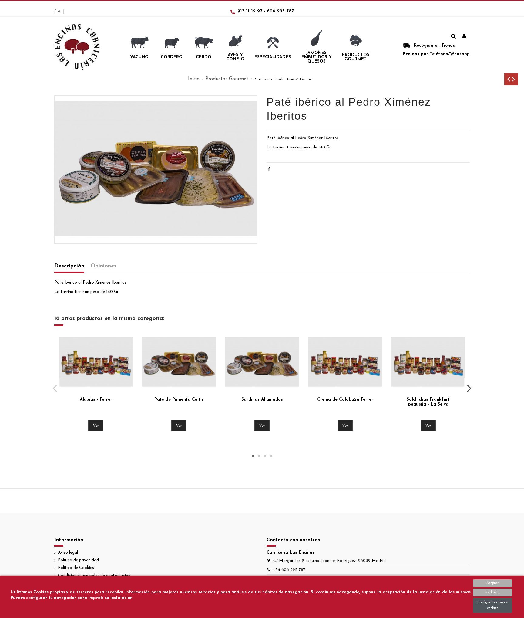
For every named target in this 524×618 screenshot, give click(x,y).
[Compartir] (269, 170)
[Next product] (513, 80)
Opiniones (103, 266)
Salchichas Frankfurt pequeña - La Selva (428, 402)
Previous (55, 388)
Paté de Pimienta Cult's (178, 399)
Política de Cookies (76, 567)
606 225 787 (280, 11)
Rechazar (492, 592)
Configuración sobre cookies (492, 605)
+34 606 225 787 (289, 570)
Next (469, 388)
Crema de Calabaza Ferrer (345, 399)
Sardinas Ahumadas (262, 399)
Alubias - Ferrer (96, 399)
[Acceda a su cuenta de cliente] (464, 36)
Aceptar (492, 583)
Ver (96, 425)
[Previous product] (509, 80)
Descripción (69, 266)
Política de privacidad (78, 560)
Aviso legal (68, 552)
